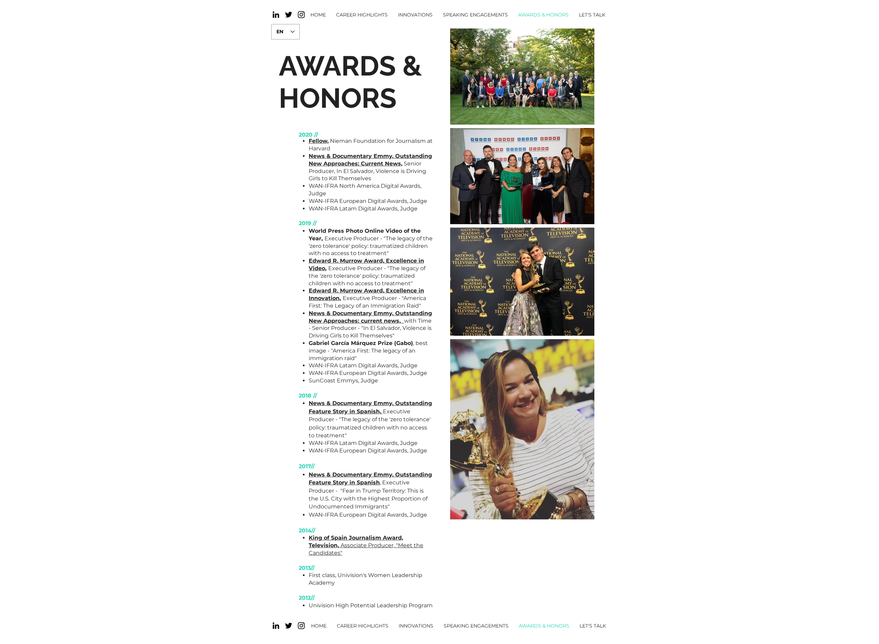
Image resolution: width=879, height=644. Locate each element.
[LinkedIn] (276, 14)
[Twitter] (288, 14)
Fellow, (319, 141)
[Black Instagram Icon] (301, 14)
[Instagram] (301, 625)
